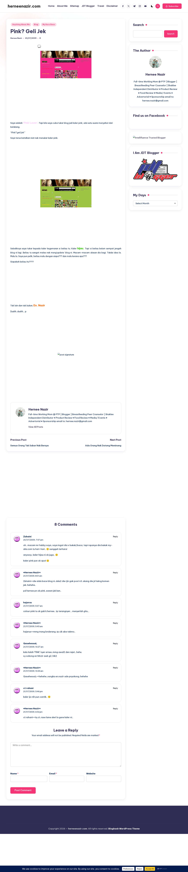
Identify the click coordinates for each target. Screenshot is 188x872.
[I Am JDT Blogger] (155, 169)
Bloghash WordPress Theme (124, 828)
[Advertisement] (65, 98)
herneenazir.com (24, 6)
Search (138, 25)
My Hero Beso (49, 24)
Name (14, 773)
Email (53, 773)
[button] (172, 6)
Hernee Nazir (38, 409)
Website (90, 773)
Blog (36, 24)
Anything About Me (21, 24)
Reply (115, 536)
